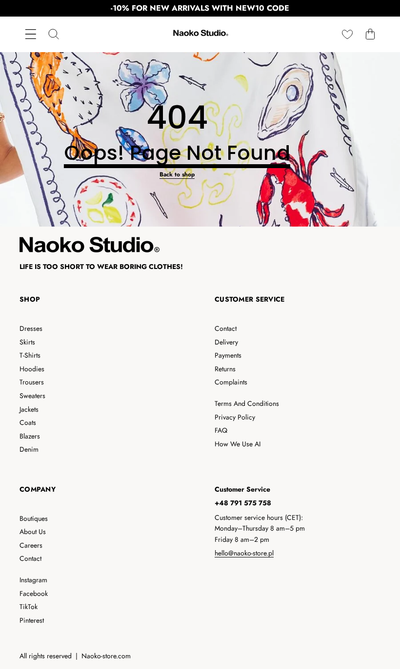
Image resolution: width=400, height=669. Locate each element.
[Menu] (30, 34)
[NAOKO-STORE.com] (200, 34)
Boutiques (34, 518)
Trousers (32, 382)
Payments (228, 355)
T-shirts (30, 355)
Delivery (226, 342)
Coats (28, 422)
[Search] (53, 34)
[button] (370, 34)
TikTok (29, 607)
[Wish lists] (347, 34)
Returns (225, 369)
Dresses (31, 328)
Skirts (27, 342)
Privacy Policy (235, 417)
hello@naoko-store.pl (244, 553)
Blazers (30, 436)
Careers (31, 545)
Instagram (33, 580)
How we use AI (237, 444)
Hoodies (32, 369)
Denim (29, 449)
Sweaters (32, 396)
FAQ (221, 430)
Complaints (231, 382)
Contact (226, 328)
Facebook (34, 593)
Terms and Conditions (247, 403)
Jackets (29, 409)
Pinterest (32, 620)
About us (33, 531)
